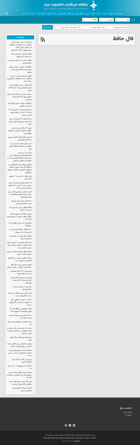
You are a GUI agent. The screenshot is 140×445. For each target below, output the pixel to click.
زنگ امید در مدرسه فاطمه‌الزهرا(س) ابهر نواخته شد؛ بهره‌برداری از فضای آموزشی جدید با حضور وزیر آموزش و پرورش (19, 156)
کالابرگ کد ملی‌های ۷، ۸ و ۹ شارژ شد (20, 367)
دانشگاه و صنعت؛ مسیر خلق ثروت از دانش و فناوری (20, 104)
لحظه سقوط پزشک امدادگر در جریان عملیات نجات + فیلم (19, 253)
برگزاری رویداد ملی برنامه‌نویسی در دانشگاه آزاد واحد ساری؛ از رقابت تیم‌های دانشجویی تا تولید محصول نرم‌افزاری (20, 168)
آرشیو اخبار (25, 13)
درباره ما (129, 415)
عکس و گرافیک (51, 13)
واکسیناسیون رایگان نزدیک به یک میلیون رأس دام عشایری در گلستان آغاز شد (19, 375)
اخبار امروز (47, 27)
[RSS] (43, 39)
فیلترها (130, 27)
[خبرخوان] (66, 425)
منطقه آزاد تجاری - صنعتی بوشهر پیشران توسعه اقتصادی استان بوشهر (20, 70)
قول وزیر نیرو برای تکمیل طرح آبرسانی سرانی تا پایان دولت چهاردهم (21, 280)
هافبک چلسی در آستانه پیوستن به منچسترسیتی (20, 61)
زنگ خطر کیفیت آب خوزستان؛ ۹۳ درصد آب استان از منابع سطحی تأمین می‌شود (20, 112)
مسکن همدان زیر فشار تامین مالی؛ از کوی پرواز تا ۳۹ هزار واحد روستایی (19, 97)
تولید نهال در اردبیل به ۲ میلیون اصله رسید (20, 177)
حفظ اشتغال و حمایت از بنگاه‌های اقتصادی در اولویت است (20, 259)
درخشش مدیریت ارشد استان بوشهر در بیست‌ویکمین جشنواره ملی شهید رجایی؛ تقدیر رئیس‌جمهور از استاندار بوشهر (21, 46)
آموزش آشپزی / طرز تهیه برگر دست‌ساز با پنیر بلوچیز (21, 55)
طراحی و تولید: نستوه (69, 441)
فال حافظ (123, 39)
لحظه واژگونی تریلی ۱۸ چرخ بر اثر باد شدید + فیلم (20, 208)
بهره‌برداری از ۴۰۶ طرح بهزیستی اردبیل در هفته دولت (21, 272)
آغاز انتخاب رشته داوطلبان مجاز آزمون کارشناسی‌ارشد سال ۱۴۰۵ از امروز (20, 88)
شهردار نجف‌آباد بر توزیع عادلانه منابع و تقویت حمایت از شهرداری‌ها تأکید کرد (19, 217)
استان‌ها (33, 13)
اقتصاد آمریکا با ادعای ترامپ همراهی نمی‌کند (22, 389)
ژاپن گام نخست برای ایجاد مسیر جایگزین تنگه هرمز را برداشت (20, 382)
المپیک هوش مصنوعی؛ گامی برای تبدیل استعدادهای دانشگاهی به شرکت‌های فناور (20, 194)
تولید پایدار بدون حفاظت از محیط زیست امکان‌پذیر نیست (20, 294)
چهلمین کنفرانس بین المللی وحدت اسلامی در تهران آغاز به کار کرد (19, 345)
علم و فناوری (62, 13)
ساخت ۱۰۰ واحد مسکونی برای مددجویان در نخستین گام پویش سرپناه (20, 302)
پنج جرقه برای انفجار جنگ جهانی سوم (20, 338)
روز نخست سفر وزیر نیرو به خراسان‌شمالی (22, 288)
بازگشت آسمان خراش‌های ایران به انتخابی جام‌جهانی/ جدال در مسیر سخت (20, 353)
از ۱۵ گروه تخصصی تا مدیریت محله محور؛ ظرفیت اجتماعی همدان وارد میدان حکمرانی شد (19, 245)
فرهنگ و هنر (79, 13)
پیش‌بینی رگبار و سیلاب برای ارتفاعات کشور (22, 360)
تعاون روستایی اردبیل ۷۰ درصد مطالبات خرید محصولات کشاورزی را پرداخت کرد (19, 79)
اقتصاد (93, 13)
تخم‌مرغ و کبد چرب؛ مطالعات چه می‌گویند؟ (20, 224)
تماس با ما (127, 412)
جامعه (98, 13)
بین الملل (71, 13)
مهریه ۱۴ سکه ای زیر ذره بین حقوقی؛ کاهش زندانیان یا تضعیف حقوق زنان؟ (20, 131)
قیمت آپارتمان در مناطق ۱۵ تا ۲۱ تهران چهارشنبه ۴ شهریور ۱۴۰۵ (20, 310)
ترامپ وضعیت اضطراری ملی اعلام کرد (20, 323)
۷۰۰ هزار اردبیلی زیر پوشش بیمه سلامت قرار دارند (20, 316)
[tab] (20, 37)
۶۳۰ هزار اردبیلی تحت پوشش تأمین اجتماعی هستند (21, 202)
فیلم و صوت (41, 13)
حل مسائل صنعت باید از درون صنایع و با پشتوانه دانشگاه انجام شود (20, 146)
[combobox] (122, 20)
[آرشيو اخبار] (74, 425)
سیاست (104, 13)
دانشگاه (111, 13)
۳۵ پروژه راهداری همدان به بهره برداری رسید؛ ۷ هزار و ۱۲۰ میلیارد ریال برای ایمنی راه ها (20, 185)
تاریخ (133, 19)
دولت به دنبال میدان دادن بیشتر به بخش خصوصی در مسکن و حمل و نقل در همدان (19, 331)
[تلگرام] (70, 425)
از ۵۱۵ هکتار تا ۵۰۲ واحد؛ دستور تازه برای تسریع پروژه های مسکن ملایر (20, 122)
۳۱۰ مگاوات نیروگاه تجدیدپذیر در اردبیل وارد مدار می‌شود (20, 230)
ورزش (87, 13)
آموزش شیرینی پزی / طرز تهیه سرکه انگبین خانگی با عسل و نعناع (19, 266)
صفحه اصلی (119, 13)
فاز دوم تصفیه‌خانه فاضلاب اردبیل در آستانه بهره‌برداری (20, 138)
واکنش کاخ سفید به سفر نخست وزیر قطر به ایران (20, 237)
